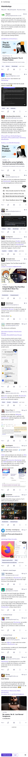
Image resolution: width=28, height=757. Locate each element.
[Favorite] (14, 69)
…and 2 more (21, 251)
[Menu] (25, 755)
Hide (24, 88)
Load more (14, 727)
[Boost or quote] (8, 69)
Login (15, 755)
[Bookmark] (20, 69)
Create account (7, 755)
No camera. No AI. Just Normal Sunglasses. (12, 694)
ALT (25, 104)
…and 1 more (21, 66)
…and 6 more (20, 562)
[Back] (1, 2)
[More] (26, 69)
